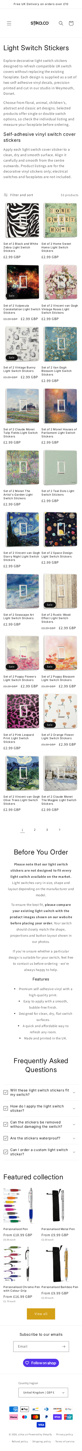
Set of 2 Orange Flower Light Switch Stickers (57, 736)
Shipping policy (41, 1441)
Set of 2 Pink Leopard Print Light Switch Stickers (18, 738)
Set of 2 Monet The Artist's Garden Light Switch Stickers (18, 494)
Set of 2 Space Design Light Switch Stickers (57, 554)
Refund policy (20, 1441)
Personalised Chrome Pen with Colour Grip (21, 1288)
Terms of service (64, 1441)
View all (41, 1314)
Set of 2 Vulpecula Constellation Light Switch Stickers (22, 309)
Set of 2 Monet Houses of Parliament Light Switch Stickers (59, 433)
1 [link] (22, 830)
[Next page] (59, 830)
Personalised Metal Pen (58, 1229)
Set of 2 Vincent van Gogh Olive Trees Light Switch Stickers (21, 800)
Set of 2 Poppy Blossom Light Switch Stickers (58, 678)
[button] (9, 23)
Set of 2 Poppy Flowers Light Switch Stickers (19, 678)
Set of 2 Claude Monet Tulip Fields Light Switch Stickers (20, 433)
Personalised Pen (15, 1229)
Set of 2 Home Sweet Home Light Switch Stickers (56, 247)
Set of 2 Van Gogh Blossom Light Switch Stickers (56, 371)
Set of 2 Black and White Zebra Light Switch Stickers (20, 247)
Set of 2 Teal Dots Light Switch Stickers (57, 492)
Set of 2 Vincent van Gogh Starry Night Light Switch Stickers (21, 556)
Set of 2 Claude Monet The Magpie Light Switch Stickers (59, 800)
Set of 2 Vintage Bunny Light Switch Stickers (19, 369)
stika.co (23, 1434)
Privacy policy (64, 1434)
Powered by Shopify (40, 1434)
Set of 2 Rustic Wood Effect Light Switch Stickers (56, 618)
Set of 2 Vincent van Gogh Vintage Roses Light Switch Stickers (59, 309)
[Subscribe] (64, 1346)
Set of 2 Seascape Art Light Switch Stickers (18, 616)
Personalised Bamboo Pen (59, 1287)
